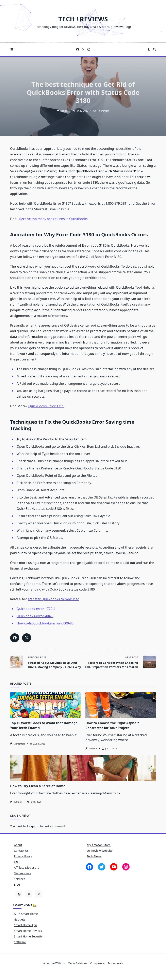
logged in (33, 826)
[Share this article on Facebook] (14, 637)
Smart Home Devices (28, 931)
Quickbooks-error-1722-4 (36, 608)
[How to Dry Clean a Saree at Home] (83, 768)
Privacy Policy (23, 856)
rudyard (93, 748)
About (18, 845)
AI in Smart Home (26, 914)
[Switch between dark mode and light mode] (149, 49)
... (78, 735)
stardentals (19, 743)
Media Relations (77, 963)
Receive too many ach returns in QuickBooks (53, 219)
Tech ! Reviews (83, 19)
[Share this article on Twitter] (26, 637)
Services (19, 879)
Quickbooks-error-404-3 (35, 616)
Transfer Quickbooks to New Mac (53, 599)
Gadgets (19, 919)
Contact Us (21, 851)
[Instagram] (88, 49)
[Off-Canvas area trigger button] (12, 49)
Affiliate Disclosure (26, 867)
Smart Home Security (28, 936)
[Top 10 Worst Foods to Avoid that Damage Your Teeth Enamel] (45, 705)
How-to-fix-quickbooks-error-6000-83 (45, 623)
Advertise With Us (54, 963)
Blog (17, 884)
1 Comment (103, 110)
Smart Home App (25, 925)
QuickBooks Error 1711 (46, 406)
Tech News (94, 856)
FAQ (16, 862)
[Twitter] (83, 49)
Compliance (97, 963)
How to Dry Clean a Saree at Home (37, 786)
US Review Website (100, 851)
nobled (63, 110)
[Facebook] (77, 49)
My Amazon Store (99, 845)
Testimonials (22, 873)
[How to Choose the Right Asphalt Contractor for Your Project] (120, 705)
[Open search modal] (154, 49)
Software (20, 942)
